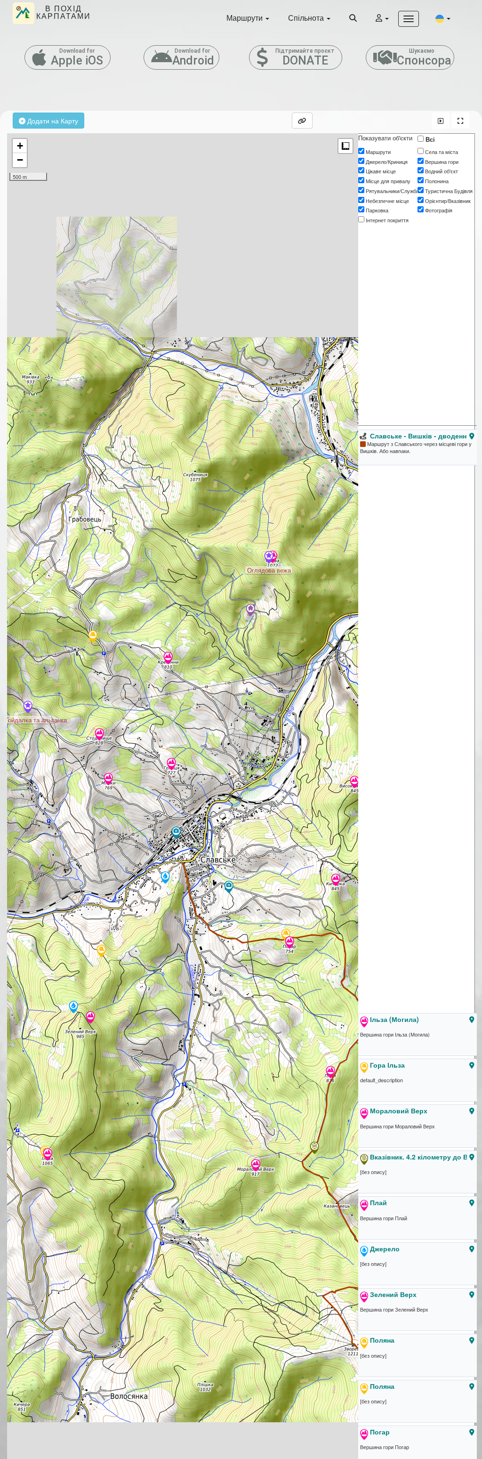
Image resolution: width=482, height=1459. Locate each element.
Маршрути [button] (245, 17)
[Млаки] (108, 779)
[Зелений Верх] (90, 1018)
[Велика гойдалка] (228, 887)
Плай (378, 1202)
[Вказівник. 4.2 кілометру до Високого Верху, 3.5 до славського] (314, 1148)
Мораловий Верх (398, 1110)
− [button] (20, 160)
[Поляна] (101, 951)
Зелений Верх (393, 1294)
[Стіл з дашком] (92, 637)
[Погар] (289, 943)
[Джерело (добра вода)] (165, 878)
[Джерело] (73, 1007)
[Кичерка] (335, 880)
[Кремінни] (168, 658)
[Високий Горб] (354, 782)
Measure (345, 146)
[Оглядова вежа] (268, 558)
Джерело (385, 1248)
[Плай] (330, 1072)
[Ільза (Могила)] (47, 1155)
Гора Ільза (387, 1065)
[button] (443, 18)
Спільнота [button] (307, 17)
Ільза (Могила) (394, 1019)
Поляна (382, 1340)
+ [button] (20, 146)
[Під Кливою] (250, 610)
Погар (380, 1431)
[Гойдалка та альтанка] (27, 707)
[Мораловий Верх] (255, 1166)
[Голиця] (171, 764)
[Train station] (176, 833)
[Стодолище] (99, 735)
